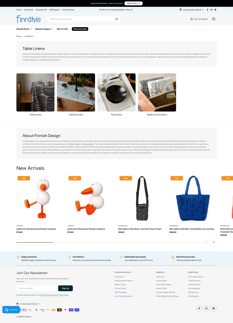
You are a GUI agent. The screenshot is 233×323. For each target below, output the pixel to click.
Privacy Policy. (63, 295)
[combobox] (83, 19)
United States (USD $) (192, 10)
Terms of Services (47, 295)
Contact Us (28, 9)
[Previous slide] (206, 242)
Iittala (71, 144)
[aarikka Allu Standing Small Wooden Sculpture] (40, 198)
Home (18, 9)
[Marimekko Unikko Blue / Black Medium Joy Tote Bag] (193, 198)
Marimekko (88, 144)
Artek (77, 144)
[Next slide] (214, 242)
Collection (29, 36)
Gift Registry (54, 9)
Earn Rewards (68, 9)
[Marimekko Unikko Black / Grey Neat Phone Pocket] (142, 198)
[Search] (116, 19)
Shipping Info (41, 9)
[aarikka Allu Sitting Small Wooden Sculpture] (91, 198)
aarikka (19, 226)
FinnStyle (27, 316)
